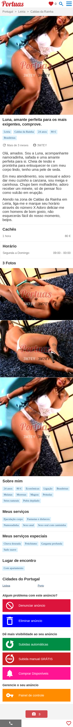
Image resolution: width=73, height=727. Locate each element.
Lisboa (6, 585)
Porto (41, 585)
